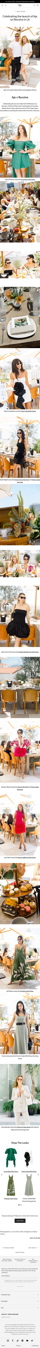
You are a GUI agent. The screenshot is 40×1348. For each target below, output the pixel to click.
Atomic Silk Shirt (23, 787)
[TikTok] (18, 1341)
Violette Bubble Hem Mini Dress (29, 652)
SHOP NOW (20, 1221)
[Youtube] (27, 1341)
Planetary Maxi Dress (26, 991)
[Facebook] (13, 1341)
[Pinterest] (22, 1341)
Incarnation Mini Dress (28, 179)
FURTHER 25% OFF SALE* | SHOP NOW (20, 1)
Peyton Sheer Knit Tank (21, 480)
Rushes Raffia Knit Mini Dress (27, 857)
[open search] (6, 5)
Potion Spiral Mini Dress (28, 411)
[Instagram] (8, 1341)
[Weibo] (32, 1341)
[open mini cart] (38, 5)
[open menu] (2, 5)
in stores (32, 1216)
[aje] (20, 5)
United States (5, 1317)
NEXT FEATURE (35, 1238)
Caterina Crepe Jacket (23, 1127)
